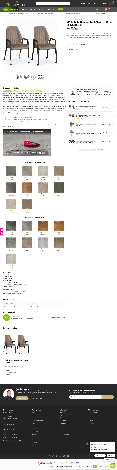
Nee (101, 466)
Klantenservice (51, 9)
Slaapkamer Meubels (37, 420)
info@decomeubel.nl (99, 93)
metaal (83, 150)
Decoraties (34, 437)
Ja (95, 466)
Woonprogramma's (37, 448)
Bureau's (34, 412)
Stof (100, 150)
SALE (60, 9)
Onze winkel (40, 9)
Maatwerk (34, 442)
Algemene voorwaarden (66, 415)
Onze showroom (37, 398)
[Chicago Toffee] (43, 171)
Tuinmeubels (35, 429)
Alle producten (92, 423)
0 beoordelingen (84, 19)
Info (33, 440)
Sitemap (62, 431)
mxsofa (92, 150)
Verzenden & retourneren (67, 426)
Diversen (34, 434)
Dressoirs (34, 415)
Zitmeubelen (35, 431)
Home (4, 17)
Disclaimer (62, 418)
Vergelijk (8, 374)
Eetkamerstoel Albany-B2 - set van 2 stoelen (20, 17)
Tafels (33, 423)
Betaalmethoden (64, 423)
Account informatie (93, 412)
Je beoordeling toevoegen (58, 317)
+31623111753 (11, 429)
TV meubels (35, 426)
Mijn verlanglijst (92, 418)
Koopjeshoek (35, 445)
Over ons (62, 412)
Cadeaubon (24, 9)
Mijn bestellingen (92, 415)
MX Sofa (69, 19)
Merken (32, 9)
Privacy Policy (63, 420)
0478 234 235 (10, 424)
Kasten (33, 418)
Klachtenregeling (64, 434)
